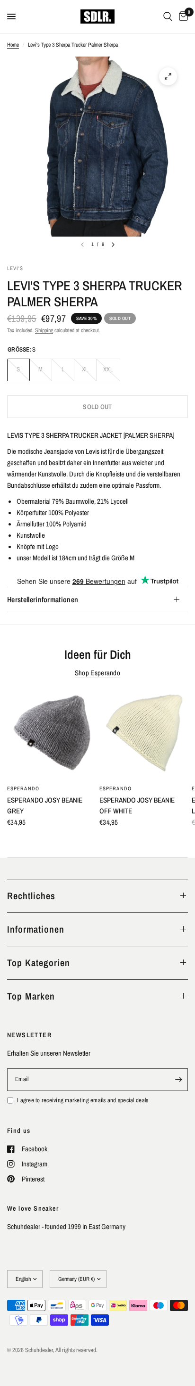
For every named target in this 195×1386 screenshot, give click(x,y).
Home (13, 45)
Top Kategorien (38, 962)
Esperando (23, 788)
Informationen (35, 929)
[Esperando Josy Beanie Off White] (143, 735)
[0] (182, 16)
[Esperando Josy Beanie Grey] (51, 735)
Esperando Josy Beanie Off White (137, 805)
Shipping (44, 330)
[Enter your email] (178, 1079)
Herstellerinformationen (42, 599)
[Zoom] (168, 76)
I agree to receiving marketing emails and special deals (82, 1100)
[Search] (168, 16)
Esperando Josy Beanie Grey (44, 805)
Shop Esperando (97, 673)
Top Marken (31, 996)
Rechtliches (31, 895)
